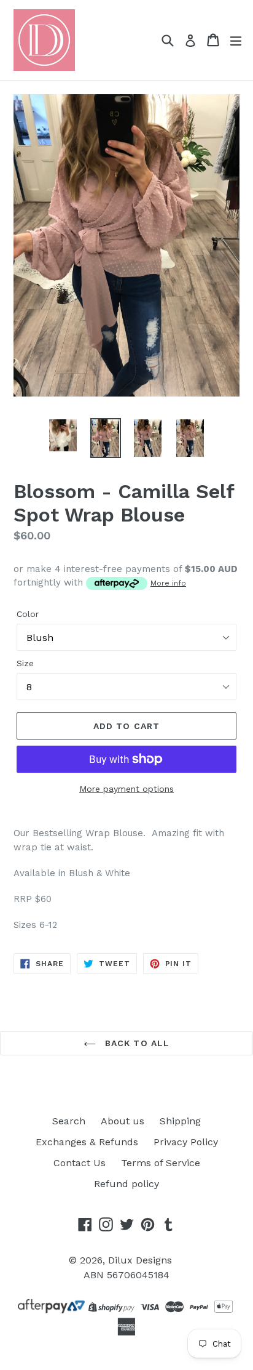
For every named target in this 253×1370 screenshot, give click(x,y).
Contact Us (79, 1163)
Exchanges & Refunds (87, 1142)
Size (25, 663)
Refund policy (126, 1184)
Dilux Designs (140, 1260)
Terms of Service (160, 1163)
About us (122, 1121)
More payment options (126, 789)
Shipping (180, 1121)
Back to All (135, 1043)
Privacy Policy (186, 1142)
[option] (63, 435)
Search (68, 1121)
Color (28, 614)
